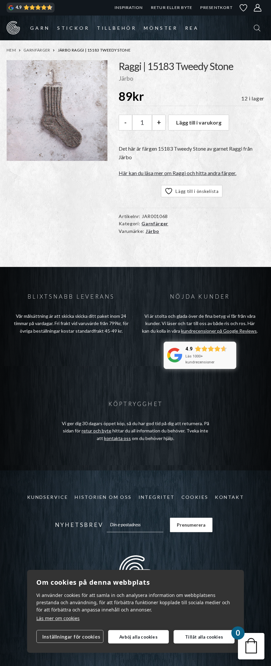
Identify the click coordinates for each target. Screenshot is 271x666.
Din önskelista (243, 8)
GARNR (13, 27)
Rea (192, 28)
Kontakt (229, 497)
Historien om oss (103, 497)
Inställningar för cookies (71, 637)
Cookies (195, 497)
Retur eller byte (172, 7)
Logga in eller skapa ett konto (257, 8)
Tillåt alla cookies (204, 637)
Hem (11, 50)
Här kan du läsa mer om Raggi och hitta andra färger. (177, 173)
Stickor (73, 28)
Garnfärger (36, 50)
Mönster (161, 28)
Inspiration (129, 7)
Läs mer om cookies (58, 618)
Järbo (152, 231)
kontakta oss (117, 438)
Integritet (156, 497)
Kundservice (47, 497)
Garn (40, 28)
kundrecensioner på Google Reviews (219, 331)
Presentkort (216, 7)
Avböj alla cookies (138, 637)
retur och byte (96, 430)
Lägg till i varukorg (198, 122)
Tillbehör (116, 28)
